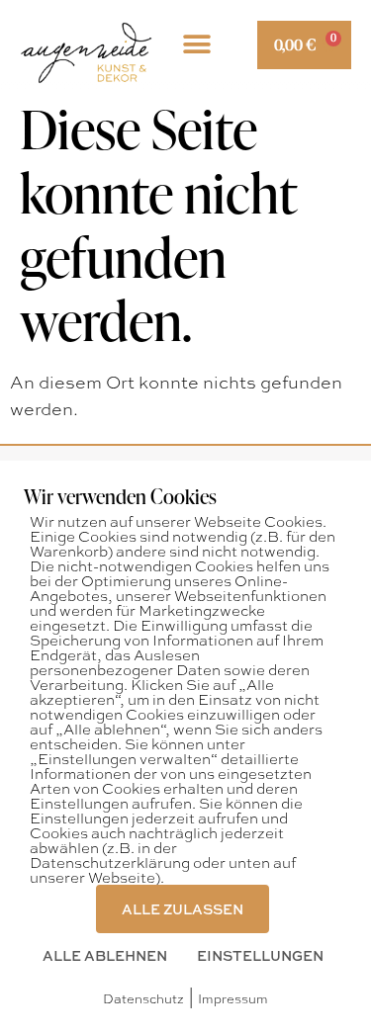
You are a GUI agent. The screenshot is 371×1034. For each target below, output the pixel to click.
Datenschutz (143, 998)
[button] (196, 45)
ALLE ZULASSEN (182, 908)
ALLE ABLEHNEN (105, 955)
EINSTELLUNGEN (260, 955)
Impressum (233, 998)
